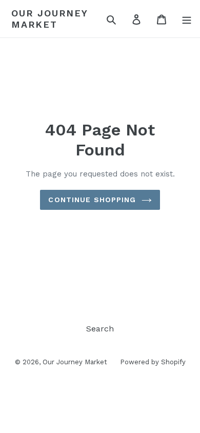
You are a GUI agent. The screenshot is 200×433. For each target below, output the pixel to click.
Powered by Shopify (153, 362)
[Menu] (186, 19)
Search (100, 328)
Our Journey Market (49, 19)
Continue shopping (92, 199)
